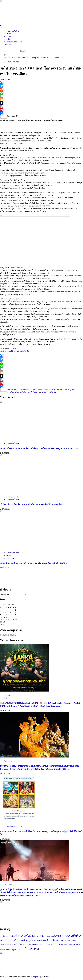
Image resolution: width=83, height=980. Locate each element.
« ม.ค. (2, 624)
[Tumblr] (41, 103)
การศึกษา (4, 936)
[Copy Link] (41, 106)
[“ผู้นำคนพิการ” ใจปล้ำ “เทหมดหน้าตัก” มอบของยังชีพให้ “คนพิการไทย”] (35, 493)
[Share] (41, 113)
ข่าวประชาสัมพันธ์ (50, 936)
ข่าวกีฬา (7, 36)
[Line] (41, 92)
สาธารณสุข (39, 945)
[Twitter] (41, 86)
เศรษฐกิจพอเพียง (20, 949)
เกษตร (8, 950)
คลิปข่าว (7, 34)
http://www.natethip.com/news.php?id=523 (15, 351)
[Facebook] (41, 82)
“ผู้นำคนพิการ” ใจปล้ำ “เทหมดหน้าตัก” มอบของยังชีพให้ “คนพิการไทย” (32, 504)
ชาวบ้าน (14, 940)
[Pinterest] (41, 110)
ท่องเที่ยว (7, 39)
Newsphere (35, 977)
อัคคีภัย (65, 945)
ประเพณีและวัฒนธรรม (13, 42)
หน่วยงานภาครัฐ (53, 944)
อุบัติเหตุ (2, 950)
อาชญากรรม (9, 558)
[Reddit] (41, 89)
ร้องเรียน (73, 940)
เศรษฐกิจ (13, 950)
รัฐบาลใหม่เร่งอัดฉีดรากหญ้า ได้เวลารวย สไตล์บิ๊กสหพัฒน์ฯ (31, 392)
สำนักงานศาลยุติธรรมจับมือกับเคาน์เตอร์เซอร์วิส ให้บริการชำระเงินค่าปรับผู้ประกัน (41, 389)
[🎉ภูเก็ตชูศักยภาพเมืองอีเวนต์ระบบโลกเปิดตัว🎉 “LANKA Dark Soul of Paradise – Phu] (24, 691)
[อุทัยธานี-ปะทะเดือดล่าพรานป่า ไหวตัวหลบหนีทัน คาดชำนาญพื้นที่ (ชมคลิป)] (35, 549)
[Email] (41, 96)
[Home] (1, 25)
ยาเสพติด (67, 940)
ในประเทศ (8, 44)
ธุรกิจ (6, 698)
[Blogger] (41, 99)
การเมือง (11, 936)
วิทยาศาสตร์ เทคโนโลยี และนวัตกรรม (18, 944)
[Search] (1, 48)
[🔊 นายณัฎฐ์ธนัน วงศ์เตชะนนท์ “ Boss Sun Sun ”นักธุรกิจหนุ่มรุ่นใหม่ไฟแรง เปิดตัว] (34, 880)
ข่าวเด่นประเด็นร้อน (11, 31)
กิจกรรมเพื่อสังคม (11, 497)
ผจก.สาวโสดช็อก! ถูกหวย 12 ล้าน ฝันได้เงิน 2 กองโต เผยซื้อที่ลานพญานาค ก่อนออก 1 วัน (39, 448)
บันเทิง (36, 940)
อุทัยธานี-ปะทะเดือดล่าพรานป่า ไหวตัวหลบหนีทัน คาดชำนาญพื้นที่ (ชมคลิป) (33, 563)
